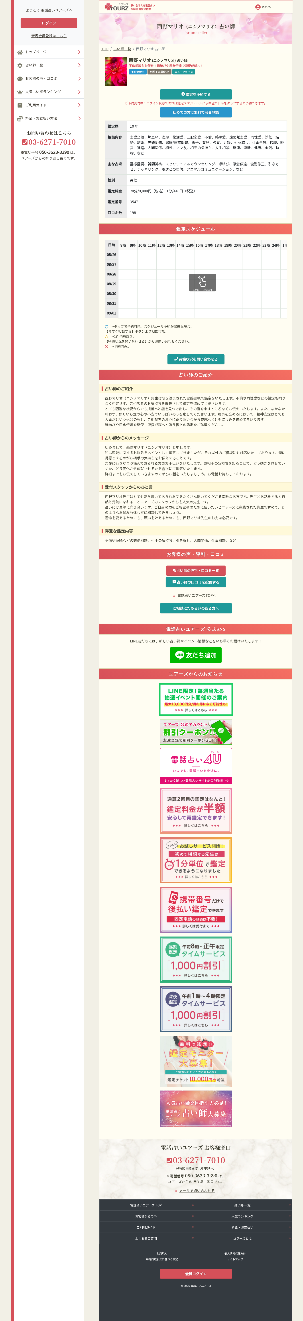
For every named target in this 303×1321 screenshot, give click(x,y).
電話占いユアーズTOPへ (196, 595)
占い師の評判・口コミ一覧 (197, 570)
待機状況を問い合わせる (198, 359)
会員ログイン (196, 1273)
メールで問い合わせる (197, 1190)
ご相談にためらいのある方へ (196, 608)
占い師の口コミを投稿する (197, 582)
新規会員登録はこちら (49, 35)
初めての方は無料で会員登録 (196, 112)
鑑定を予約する (198, 94)
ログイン (49, 22)
